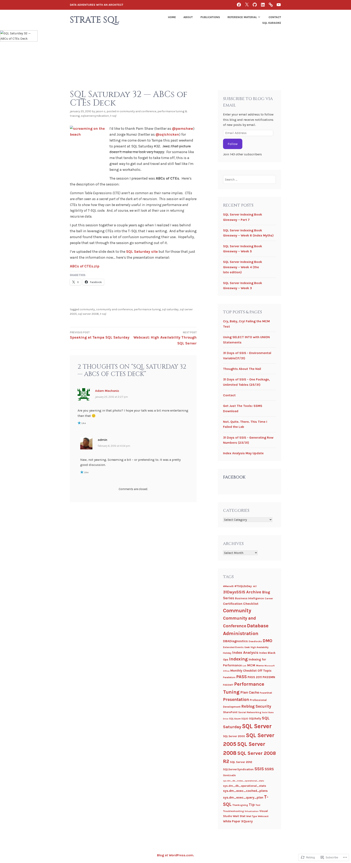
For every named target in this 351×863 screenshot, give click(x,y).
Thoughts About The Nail (242, 369)
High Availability (260, 647)
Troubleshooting (233, 811)
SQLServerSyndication (95, 116)
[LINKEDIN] (262, 4)
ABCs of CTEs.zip (84, 266)
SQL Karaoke (271, 23)
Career (269, 598)
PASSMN (269, 677)
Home (172, 17)
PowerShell (266, 692)
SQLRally (255, 718)
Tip (252, 804)
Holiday (227, 653)
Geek (247, 647)
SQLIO (244, 718)
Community (87, 309)
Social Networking (249, 712)
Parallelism (229, 677)
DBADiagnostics (235, 641)
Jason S (100, 111)
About (188, 17)
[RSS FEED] (270, 4)
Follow (233, 144)
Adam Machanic (107, 391)
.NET (254, 586)
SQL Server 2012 (241, 762)
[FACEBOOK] (238, 4)
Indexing (238, 659)
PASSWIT (228, 684)
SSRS (269, 769)
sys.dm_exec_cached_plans (245, 791)
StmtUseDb (229, 775)
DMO (267, 640)
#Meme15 (228, 586)
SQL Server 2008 (88, 314)
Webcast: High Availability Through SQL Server (165, 338)
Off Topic (265, 670)
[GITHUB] (254, 4)
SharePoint (230, 712)
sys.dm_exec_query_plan (243, 797)
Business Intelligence (249, 598)
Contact (275, 17)
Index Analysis (245, 652)
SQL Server (257, 726)
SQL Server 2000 (234, 736)
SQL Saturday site (142, 251)
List (244, 665)
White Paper (231, 821)
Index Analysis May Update (243, 453)
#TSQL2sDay (243, 586)
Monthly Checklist (243, 670)
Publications (210, 17)
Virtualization (252, 811)
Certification (232, 604)
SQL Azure (234, 718)
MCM (251, 665)
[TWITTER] (246, 4)
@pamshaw (182, 128)
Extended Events (233, 647)
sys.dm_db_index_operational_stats (243, 780)
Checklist (250, 604)
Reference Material (242, 17)
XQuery (247, 821)
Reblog (248, 706)
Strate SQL (94, 20)
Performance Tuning (147, 309)
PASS (241, 676)
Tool (258, 805)
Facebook (234, 477)
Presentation (236, 699)
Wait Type (251, 816)
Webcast (263, 816)
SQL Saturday (170, 309)
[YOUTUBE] (278, 4)
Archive (253, 591)
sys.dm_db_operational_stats (244, 786)
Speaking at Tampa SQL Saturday (99, 335)
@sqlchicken (167, 134)
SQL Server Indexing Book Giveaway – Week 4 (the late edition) (242, 267)
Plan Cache (249, 692)
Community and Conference (138, 111)
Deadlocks (255, 641)
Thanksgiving (240, 805)
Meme (260, 665)
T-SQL (113, 116)
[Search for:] (249, 179)
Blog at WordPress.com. (175, 855)
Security (263, 706)
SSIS (259, 768)
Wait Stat (239, 816)
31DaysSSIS (234, 591)
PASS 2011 (255, 677)
